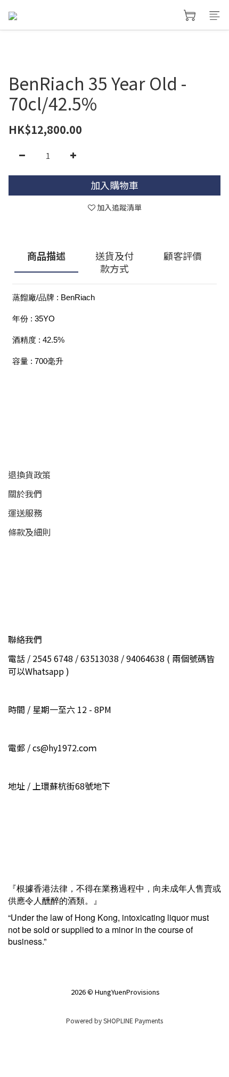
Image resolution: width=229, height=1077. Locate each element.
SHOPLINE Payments (133, 1020)
